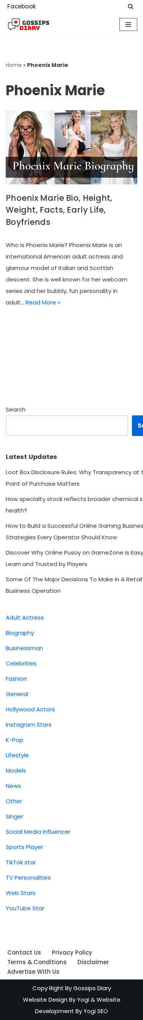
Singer (14, 816)
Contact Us (24, 952)
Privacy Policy (72, 952)
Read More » (43, 302)
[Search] (130, 6)
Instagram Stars (28, 725)
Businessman (24, 648)
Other (14, 801)
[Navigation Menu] (128, 24)
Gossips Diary (92, 988)
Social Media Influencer (38, 832)
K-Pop (14, 740)
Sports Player (24, 847)
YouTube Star (25, 908)
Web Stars (20, 893)
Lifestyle (17, 755)
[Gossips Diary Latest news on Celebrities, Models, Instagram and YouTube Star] (28, 24)
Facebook (21, 6)
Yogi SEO (96, 1011)
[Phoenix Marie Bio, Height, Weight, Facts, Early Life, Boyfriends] (71, 147)
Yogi (82, 1000)
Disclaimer (93, 962)
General (17, 694)
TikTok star (21, 862)
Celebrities (21, 663)
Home (14, 65)
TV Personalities (28, 878)
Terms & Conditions (37, 962)
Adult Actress (25, 617)
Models (16, 770)
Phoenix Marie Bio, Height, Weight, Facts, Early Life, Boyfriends (59, 210)
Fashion (16, 679)
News (13, 786)
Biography (20, 633)
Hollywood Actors (30, 709)
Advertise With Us (33, 972)
